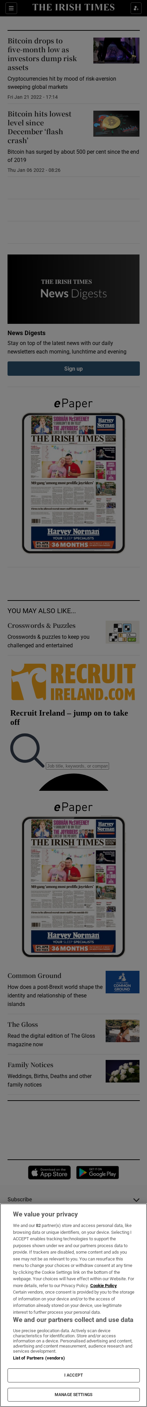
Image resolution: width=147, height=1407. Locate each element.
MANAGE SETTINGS (73, 1394)
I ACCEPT (73, 1375)
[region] (73, 1305)
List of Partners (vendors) (39, 1358)
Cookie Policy (103, 1285)
